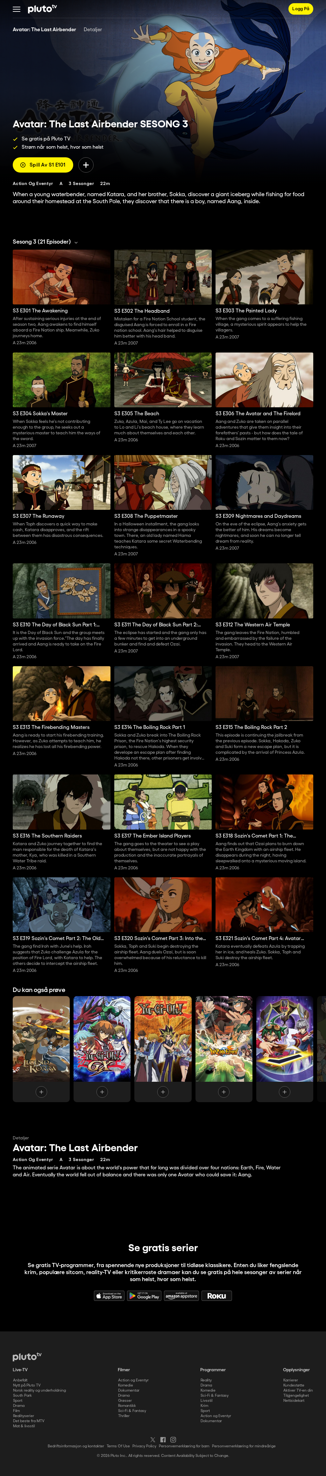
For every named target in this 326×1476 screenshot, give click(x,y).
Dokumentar (128, 1390)
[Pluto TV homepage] (27, 1357)
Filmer (124, 1370)
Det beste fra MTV (29, 1421)
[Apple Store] (109, 1296)
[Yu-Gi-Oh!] (162, 1049)
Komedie (125, 1385)
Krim (204, 1406)
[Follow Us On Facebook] (163, 1440)
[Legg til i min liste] (86, 165)
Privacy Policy (144, 1446)
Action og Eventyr (133, 1380)
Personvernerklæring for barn (184, 1446)
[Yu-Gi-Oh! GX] (102, 1049)
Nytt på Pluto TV (27, 1385)
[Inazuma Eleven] (223, 1049)
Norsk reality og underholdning (39, 1390)
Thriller (124, 1416)
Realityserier (23, 1416)
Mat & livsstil (24, 1426)
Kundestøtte (293, 1385)
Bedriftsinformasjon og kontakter (76, 1446)
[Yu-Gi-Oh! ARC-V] (284, 1049)
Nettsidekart (293, 1401)
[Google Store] (144, 1296)
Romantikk (127, 1406)
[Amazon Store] (181, 1296)
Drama (19, 1406)
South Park (22, 1396)
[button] (16, 9)
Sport (17, 1401)
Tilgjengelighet (296, 1396)
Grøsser (125, 1401)
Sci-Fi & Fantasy (132, 1411)
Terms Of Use (118, 1446)
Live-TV (20, 1370)
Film (16, 1411)
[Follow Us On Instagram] (173, 1440)
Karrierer (290, 1380)
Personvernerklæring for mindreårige (244, 1446)
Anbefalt (20, 1380)
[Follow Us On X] (153, 1440)
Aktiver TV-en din (298, 1390)
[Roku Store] (217, 1296)
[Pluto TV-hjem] (42, 9)
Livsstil (206, 1401)
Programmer (213, 1370)
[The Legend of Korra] (41, 1049)
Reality (206, 1380)
